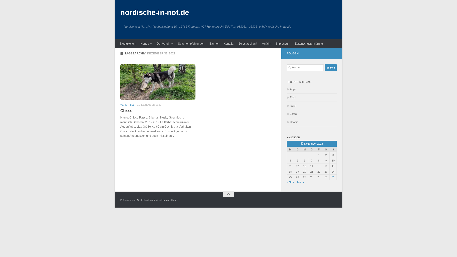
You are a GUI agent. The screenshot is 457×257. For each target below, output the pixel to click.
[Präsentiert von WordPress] (138, 200)
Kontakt (228, 43)
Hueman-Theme (169, 200)
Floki (292, 97)
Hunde (144, 43)
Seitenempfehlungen (191, 43)
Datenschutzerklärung (309, 43)
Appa (293, 89)
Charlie (294, 122)
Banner (214, 43)
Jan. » (300, 182)
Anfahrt (266, 43)
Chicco (126, 110)
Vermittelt (128, 104)
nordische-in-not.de (154, 12)
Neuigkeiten (127, 43)
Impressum (283, 43)
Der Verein (163, 43)
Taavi (293, 105)
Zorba (293, 113)
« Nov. (290, 182)
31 (333, 177)
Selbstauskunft (247, 43)
